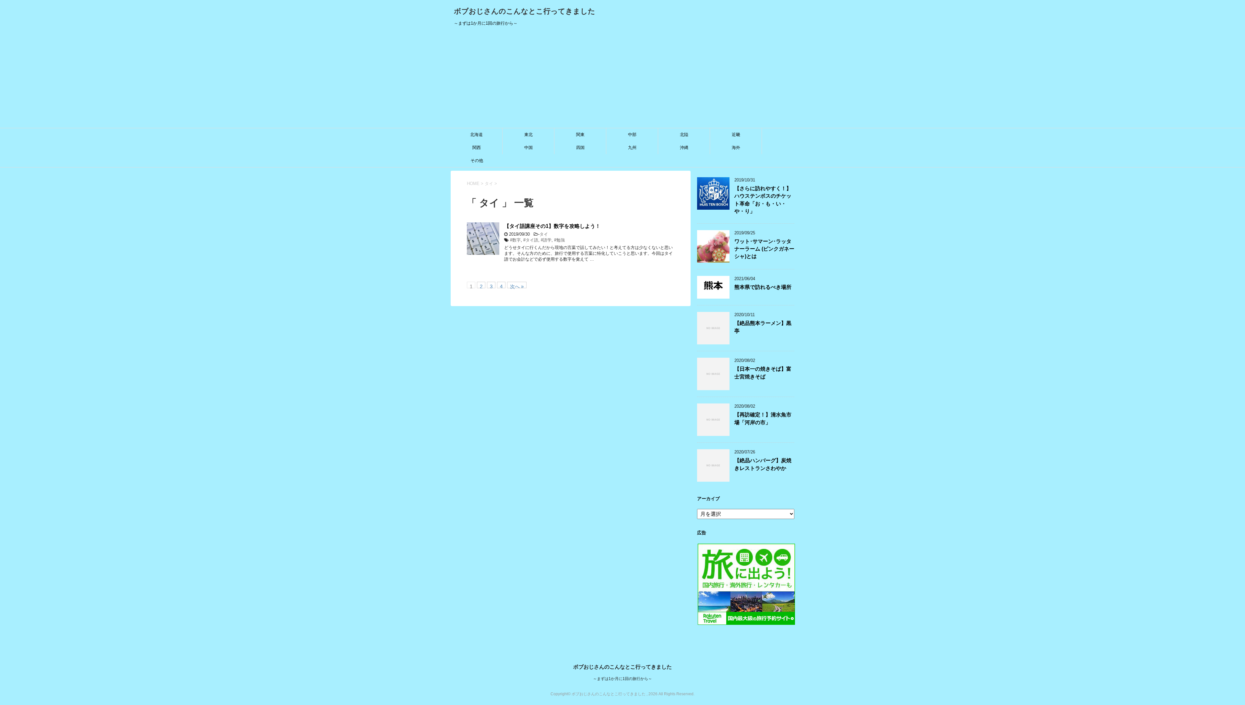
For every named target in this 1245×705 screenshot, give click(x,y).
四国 (580, 147)
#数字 (515, 240)
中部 (632, 134)
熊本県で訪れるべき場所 (762, 287)
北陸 (684, 134)
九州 (632, 147)
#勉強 (559, 240)
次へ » (517, 286)
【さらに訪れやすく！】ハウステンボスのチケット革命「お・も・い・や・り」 (762, 200)
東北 (528, 134)
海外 (736, 147)
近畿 (736, 134)
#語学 (546, 240)
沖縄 (684, 147)
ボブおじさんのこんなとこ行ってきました (524, 11)
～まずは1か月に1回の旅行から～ (622, 678)
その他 (476, 160)
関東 (580, 134)
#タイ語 (530, 240)
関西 (476, 147)
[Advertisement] (622, 79)
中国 (528, 147)
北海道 (476, 134)
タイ (544, 234)
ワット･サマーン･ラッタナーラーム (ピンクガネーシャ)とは (764, 249)
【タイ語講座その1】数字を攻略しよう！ (552, 226)
